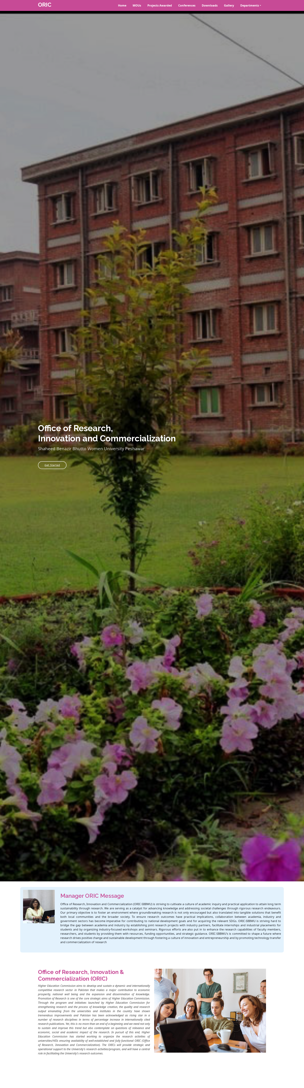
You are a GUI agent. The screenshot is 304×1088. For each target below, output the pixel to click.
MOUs (137, 5)
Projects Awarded (159, 5)
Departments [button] (249, 5)
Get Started (52, 465)
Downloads (210, 5)
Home (122, 5)
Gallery (229, 5)
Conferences (186, 5)
